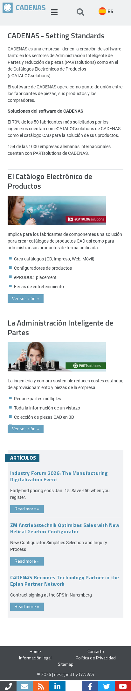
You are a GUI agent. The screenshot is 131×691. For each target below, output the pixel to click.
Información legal (35, 658)
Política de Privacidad (96, 658)
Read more (27, 509)
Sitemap (65, 664)
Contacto (95, 651)
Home (35, 651)
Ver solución (25, 298)
